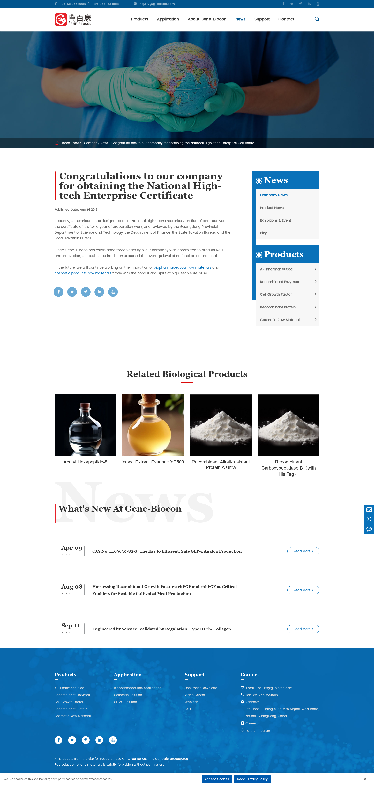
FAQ (188, 708)
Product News (272, 208)
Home (65, 143)
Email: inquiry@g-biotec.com (266, 687)
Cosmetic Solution (128, 694)
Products (139, 19)
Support (262, 19)
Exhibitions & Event (275, 220)
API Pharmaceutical (276, 269)
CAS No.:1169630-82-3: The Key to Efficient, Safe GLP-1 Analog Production (167, 551)
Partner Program (256, 730)
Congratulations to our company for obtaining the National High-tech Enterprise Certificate (182, 143)
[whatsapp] (369, 519)
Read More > (303, 551)
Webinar (191, 701)
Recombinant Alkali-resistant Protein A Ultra (221, 464)
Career (248, 723)
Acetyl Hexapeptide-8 (85, 462)
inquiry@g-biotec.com (157, 3)
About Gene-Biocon (207, 19)
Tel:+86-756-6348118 (259, 694)
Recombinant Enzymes (279, 282)
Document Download (201, 687)
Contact (286, 19)
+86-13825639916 (72, 3)
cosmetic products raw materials (83, 273)
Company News (96, 143)
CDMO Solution (125, 701)
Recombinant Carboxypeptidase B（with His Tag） (288, 468)
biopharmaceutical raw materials (182, 267)
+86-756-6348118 (105, 3)
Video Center (195, 694)
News (240, 19)
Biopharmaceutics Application (137, 687)
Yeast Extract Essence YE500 (153, 462)
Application (168, 19)
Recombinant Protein (278, 307)
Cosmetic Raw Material (280, 320)
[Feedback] (369, 529)
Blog (263, 233)
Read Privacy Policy (252, 779)
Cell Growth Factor (276, 294)
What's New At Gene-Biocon (120, 508)
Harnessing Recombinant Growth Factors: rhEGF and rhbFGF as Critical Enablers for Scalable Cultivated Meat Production (164, 590)
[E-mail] (369, 509)
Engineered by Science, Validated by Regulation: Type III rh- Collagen (161, 629)
